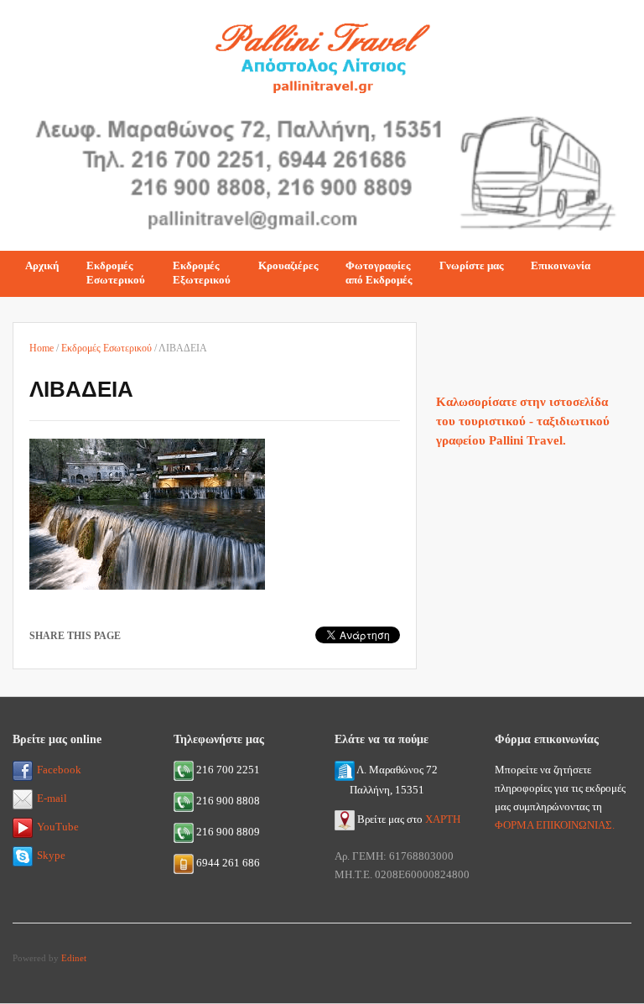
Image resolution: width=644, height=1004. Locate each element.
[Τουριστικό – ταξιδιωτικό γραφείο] (322, 53)
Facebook (59, 769)
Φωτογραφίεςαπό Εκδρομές (378, 272)
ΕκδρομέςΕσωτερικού (115, 272)
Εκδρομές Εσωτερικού (106, 348)
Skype (51, 855)
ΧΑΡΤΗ (442, 819)
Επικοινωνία (560, 265)
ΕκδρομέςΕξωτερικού (202, 272)
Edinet (73, 958)
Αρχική (42, 265)
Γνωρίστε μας (471, 265)
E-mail (52, 798)
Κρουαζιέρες (288, 265)
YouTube (58, 826)
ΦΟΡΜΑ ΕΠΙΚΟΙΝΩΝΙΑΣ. (555, 825)
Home (41, 348)
